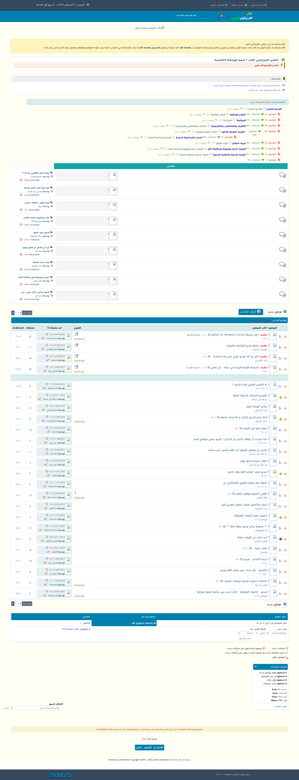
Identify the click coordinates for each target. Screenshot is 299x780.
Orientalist (53, 585)
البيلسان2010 (36, 221)
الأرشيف (148, 747)
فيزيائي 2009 (261, 596)
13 (30, 495)
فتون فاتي (37, 281)
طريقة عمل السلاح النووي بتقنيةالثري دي (245, 483)
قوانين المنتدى (281, 706)
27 (30, 419)
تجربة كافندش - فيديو (255, 559)
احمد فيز (38, 296)
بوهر (40, 206)
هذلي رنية (52, 371)
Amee (265, 563)
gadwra (54, 360)
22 (30, 550)
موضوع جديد (275, 311)
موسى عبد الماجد (34, 191)
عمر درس (53, 443)
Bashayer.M (262, 388)
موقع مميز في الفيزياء (255, 428)
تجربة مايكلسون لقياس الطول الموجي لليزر (244, 504)
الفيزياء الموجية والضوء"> (204, 132)
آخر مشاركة (56, 328)
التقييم (77, 328)
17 (30, 528)
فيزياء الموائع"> (219, 143)
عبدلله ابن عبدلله (259, 399)
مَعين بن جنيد (261, 585)
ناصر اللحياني (261, 410)
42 (30, 369)
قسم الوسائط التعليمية (230, 60)
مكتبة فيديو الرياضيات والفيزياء (242, 345)
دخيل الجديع (262, 421)
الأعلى (139, 747)
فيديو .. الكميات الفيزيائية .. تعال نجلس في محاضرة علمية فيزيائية (232, 592)
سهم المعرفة (36, 236)
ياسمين (264, 552)
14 (30, 430)
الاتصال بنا (158, 747)
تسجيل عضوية (238, 5)
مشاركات (30, 328)
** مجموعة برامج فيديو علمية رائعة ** (247, 526)
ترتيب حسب (282, 629)
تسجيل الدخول (258, 5)
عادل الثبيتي (37, 266)
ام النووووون (261, 530)
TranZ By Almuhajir (182, 760)
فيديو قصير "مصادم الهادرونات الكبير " (246, 472)
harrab (264, 432)
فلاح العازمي (52, 349)
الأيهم (54, 552)
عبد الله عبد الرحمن (258, 454)
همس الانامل (261, 541)
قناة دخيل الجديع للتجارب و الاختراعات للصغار (243, 417)
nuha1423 (53, 519)
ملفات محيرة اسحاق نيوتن (253, 461)
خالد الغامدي (261, 360)
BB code (281, 689)
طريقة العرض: (260, 629)
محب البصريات (261, 508)
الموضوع (273, 328)
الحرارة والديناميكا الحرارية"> (157, 137)
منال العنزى (262, 497)
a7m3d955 (262, 443)
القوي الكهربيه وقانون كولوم (251, 493)
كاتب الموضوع (259, 328)
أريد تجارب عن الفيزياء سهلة (252, 537)
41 (30, 336)
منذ (251, 629)
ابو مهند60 (52, 595)
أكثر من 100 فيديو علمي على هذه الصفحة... (235, 356)
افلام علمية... (260, 548)
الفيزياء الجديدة (260, 349)
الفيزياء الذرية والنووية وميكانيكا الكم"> (183, 149)
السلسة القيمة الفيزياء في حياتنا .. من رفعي (235, 367)
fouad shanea (52, 338)
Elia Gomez (52, 497)
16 (30, 358)
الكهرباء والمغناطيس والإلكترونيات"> (188, 126)
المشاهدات (18, 328)
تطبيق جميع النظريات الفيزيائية (250, 515)
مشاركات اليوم (218, 5)
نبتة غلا (39, 251)
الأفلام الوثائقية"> (215, 115)
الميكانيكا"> (225, 120)
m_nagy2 (263, 574)
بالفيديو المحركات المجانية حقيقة (250, 395)
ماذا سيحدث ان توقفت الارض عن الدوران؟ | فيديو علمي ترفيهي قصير (230, 439)
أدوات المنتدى (248, 311)
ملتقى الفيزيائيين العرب (263, 60)
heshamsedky (36, 176)
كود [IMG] (282, 697)
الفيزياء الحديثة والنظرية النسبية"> (192, 155)
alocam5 (54, 454)
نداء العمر (53, 508)
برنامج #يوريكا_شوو (257, 406)
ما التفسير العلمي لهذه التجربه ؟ (249, 384)
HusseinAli (262, 486)
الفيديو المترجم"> (252, 109)
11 (30, 582)
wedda (264, 476)
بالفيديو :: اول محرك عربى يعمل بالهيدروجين (243, 570)
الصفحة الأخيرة (194, 335)
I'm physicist (52, 421)
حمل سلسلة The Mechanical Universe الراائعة (235, 334)
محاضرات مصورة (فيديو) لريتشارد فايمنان (245, 581)
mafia (265, 338)
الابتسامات (282, 693)
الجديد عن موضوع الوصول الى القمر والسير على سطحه (237, 450)
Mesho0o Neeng (50, 530)
